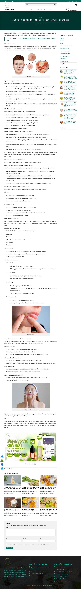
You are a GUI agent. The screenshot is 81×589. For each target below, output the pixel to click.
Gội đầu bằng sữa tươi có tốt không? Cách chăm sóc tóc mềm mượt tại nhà (70, 88)
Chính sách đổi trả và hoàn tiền (62, 581)
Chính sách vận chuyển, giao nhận (64, 571)
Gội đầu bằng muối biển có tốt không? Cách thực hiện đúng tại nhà (70, 110)
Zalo (2, 465)
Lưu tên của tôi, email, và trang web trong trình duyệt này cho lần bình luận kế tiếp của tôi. (28, 544)
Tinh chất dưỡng (64, 61)
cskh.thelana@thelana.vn (18, 1)
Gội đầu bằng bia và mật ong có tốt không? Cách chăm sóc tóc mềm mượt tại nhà (70, 104)
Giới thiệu (39, 9)
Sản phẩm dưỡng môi (65, 53)
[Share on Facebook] (26, 464)
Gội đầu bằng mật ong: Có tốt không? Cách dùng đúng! (70, 122)
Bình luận (8, 527)
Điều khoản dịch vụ (60, 567)
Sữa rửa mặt (63, 58)
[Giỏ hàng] (75, 5)
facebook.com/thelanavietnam (44, 575)
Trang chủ (32, 9)
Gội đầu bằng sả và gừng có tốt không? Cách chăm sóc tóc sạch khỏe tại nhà (70, 77)
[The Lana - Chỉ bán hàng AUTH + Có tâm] (6, 5)
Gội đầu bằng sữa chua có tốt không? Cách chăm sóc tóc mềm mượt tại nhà (70, 82)
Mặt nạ (61, 43)
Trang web (42, 538)
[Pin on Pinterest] (33, 464)
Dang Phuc (44, 23)
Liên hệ (50, 9)
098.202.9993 (39, 573)
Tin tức (45, 9)
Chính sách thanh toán (61, 569)
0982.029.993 (9, 1)
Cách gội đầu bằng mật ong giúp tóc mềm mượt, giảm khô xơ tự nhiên (69, 93)
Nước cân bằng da (64, 48)
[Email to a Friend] (31, 464)
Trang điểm (62, 63)
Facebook (2, 457)
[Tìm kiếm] (55, 4)
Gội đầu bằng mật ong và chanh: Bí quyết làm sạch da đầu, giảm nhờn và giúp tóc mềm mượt (70, 116)
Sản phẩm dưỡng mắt (65, 51)
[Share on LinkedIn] (35, 464)
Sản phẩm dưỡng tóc (65, 56)
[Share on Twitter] (28, 464)
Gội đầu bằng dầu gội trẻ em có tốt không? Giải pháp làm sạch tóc (70, 72)
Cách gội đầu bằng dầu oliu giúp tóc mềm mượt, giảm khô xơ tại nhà (69, 98)
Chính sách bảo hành (61, 578)
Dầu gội (62, 38)
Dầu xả (61, 41)
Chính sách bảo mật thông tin (62, 574)
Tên (7, 538)
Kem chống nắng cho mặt (66, 46)
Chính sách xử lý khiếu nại (62, 576)
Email (24, 538)
